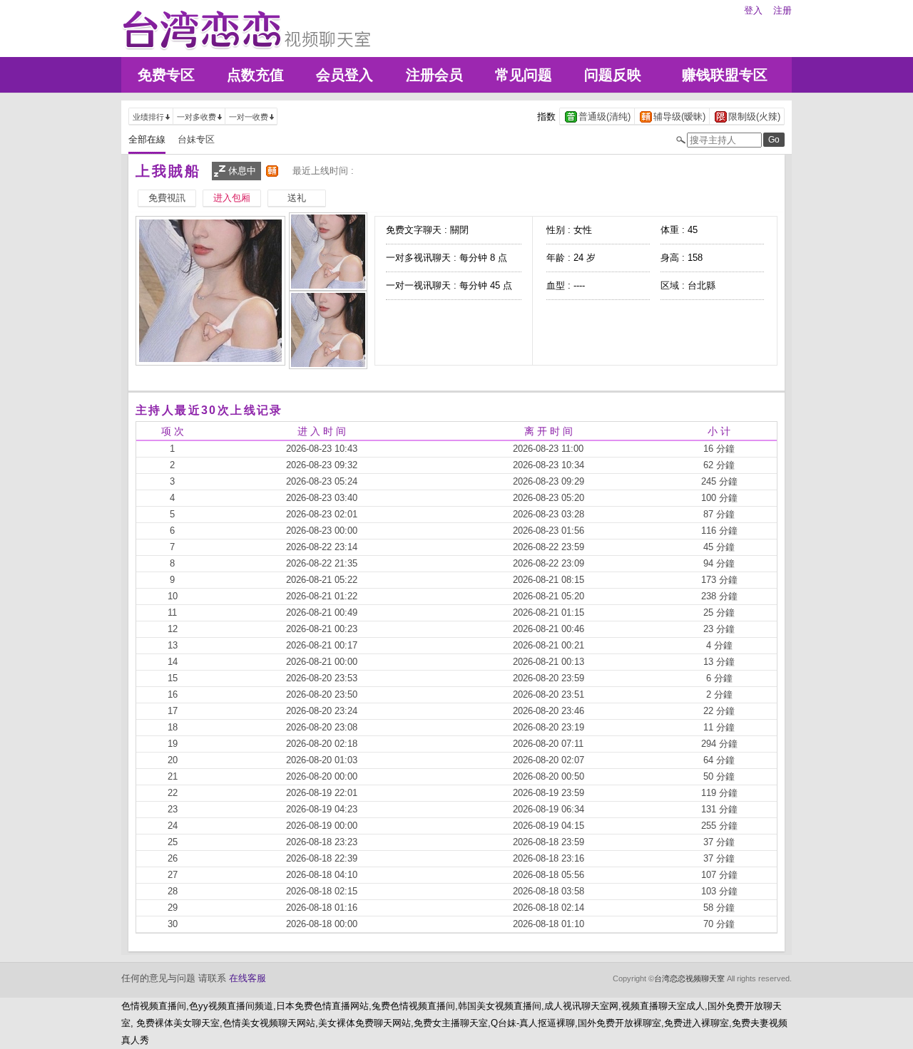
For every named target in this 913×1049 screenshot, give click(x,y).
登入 (753, 10)
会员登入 (344, 75)
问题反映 (612, 75)
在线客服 (247, 978)
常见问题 (523, 75)
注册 (782, 10)
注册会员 (434, 75)
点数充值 (255, 75)
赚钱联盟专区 (724, 75)
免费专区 (166, 75)
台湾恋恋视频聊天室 (689, 978)
